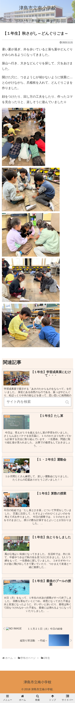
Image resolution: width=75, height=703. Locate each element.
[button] (67, 402)
